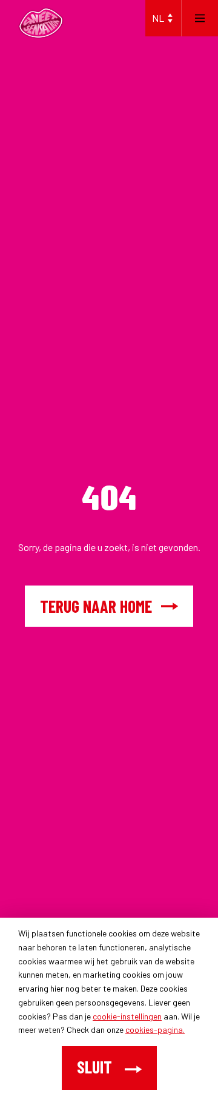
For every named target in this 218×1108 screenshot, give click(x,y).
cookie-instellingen (127, 1016)
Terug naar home (96, 606)
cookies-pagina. (155, 1029)
